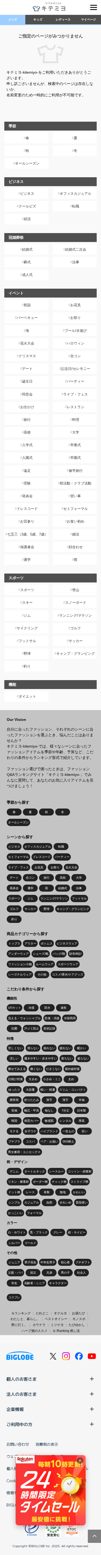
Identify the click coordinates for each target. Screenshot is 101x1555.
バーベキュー (27, 318)
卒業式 (75, 445)
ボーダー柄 (40, 1181)
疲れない (65, 1048)
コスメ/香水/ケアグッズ (67, 974)
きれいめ (65, 1202)
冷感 (31, 1007)
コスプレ (14, 1297)
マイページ (88, 19)
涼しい (14, 1058)
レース (30, 1192)
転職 (75, 206)
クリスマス (27, 356)
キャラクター (58, 1283)
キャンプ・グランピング (75, 654)
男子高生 (30, 1262)
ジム (27, 615)
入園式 (27, 458)
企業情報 (15, 1409)
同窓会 (27, 394)
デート (27, 369)
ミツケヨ (57, 1325)
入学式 (27, 445)
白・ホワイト (17, 1232)
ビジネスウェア (67, 943)
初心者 (65, 1262)
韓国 (14, 1120)
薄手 (65, 1100)
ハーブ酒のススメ (34, 1331)
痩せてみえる (17, 1068)
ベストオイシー (56, 1319)
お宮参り (27, 521)
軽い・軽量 (47, 1089)
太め (71, 1079)
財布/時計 (75, 953)
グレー (57, 1232)
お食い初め (75, 521)
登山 (75, 590)
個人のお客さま (21, 1379)
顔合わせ (76, 547)
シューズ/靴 (40, 953)
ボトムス (47, 943)
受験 (27, 483)
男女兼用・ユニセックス (24, 1152)
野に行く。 (19, 1325)
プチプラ (14, 1141)
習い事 (75, 496)
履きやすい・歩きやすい (40, 1058)
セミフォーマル (75, 509)
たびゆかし (77, 1325)
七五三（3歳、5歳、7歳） (27, 534)
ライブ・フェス (75, 394)
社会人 (81, 1272)
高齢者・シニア (34, 1283)
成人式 (27, 275)
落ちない (67, 1058)
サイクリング (27, 628)
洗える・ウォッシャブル (24, 1018)
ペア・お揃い (49, 1141)
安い (85, 1131)
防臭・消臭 (52, 1018)
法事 (75, 262)
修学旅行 (76, 471)
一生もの (68, 1131)
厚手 (49, 1100)
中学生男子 (47, 1262)
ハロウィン (75, 343)
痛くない (36, 1068)
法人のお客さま (21, 1394)
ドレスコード (27, 509)
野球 (27, 654)
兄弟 (49, 1272)
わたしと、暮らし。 (25, 1319)
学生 (14, 1283)
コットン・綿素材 (80, 1171)
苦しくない (15, 1048)
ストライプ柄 (79, 1181)
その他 (41, 974)
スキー (27, 603)
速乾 (64, 1007)
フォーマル (34, 1213)
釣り (27, 666)
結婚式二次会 (75, 249)
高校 (27, 432)
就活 (27, 219)
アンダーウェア (18, 953)
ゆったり (14, 1089)
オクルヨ (60, 1313)
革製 (47, 1192)
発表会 (27, 496)
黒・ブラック (39, 1232)
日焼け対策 (15, 1079)
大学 (75, 432)
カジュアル (31, 1202)
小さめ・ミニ (52, 1079)
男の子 (65, 1272)
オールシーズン (27, 163)
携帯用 (14, 1100)
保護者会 (27, 547)
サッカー (76, 641)
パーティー (75, 381)
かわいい (79, 1192)
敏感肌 (49, 1120)
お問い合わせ (17, 1444)
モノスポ (78, 1319)
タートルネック (34, 1171)
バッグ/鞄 (59, 953)
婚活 (75, 534)
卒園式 (75, 458)
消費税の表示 (47, 1444)
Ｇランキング (21, 1313)
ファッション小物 (20, 964)
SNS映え (68, 1141)
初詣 (27, 305)
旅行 (27, 420)
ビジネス (27, 194)
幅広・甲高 (31, 1110)
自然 (49, 1202)
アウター (30, 943)
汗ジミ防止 (31, 1028)
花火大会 (27, 343)
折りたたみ (31, 1100)
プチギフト (82, 1262)
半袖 (82, 1100)
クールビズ (27, 206)
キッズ (37, 19)
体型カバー (31, 1120)
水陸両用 (70, 1018)
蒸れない (49, 1048)
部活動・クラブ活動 (75, 483)
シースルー (56, 1171)
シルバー (14, 1242)
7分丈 (65, 1110)
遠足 (27, 471)
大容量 (30, 1089)
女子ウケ (30, 1131)
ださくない (53, 1068)
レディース (63, 19)
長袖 (14, 1110)
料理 (75, 420)
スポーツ (27, 590)
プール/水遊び (76, 331)
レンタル (65, 1120)
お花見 (75, 305)
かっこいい (15, 1213)
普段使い (82, 1202)
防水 (47, 1007)
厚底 (82, 1120)
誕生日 (27, 381)
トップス (14, 943)
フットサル (27, 641)
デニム (14, 1171)
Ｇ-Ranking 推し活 (66, 1331)
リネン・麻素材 (18, 1181)
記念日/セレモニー (75, 369)
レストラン (75, 407)
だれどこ (42, 1313)
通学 (27, 560)
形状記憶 (49, 1028)
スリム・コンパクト (72, 1089)
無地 (63, 1192)
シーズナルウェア (20, 974)
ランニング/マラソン (75, 615)
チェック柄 (59, 1181)
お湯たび (78, 1313)
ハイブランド (49, 1131)
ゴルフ (75, 628)
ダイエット (27, 696)
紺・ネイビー (77, 1232)
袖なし (49, 1110)
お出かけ (27, 407)
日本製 (81, 1110)
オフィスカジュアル (75, 194)
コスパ (30, 1141)
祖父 (33, 1272)
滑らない (33, 1048)
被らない (83, 1058)
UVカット (14, 1007)
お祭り (75, 318)
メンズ (12, 19)
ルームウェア (45, 964)
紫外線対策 (72, 1068)
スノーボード (75, 603)
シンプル (14, 1202)
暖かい (81, 1048)
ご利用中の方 (19, 1424)
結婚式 (27, 249)
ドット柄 (14, 1192)
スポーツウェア (68, 964)
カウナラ (39, 1325)
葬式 (27, 262)
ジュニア (14, 1262)
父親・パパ (15, 1272)
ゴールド (30, 1242)
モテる (14, 1131)
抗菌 (14, 1028)
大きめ (33, 1079)
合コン (75, 356)
